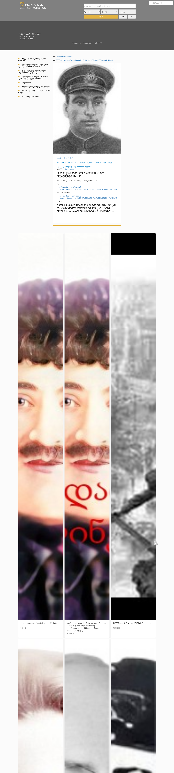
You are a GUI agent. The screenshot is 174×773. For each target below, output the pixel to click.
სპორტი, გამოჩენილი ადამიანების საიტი (34, 91)
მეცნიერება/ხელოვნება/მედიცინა (36, 87)
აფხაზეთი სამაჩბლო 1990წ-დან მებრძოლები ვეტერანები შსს (33, 78)
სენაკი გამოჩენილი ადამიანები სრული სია (75, 167)
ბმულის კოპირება (66, 158)
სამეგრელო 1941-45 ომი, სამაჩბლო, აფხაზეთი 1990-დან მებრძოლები (84, 60)
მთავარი (76, 43)
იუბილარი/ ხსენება (92, 43)
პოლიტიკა (26, 83)
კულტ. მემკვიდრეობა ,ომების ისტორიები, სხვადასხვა (32, 72)
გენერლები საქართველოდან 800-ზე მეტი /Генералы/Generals (34, 66)
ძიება (101, 16)
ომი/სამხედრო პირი (30, 96)
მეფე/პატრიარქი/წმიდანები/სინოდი (32, 60)
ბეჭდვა (70, 169)
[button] (119, 65)
